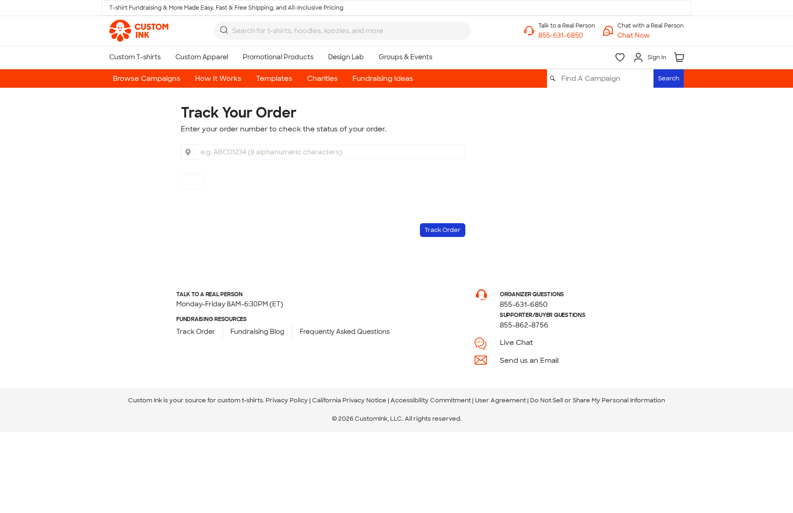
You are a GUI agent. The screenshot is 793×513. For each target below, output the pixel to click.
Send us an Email (529, 360)
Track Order (195, 331)
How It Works (218, 78)
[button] (650, 35)
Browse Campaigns (146, 78)
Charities (322, 78)
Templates (274, 78)
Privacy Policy (287, 400)
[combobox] (342, 31)
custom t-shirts (240, 400)
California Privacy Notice (349, 400)
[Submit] (224, 30)
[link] (138, 31)
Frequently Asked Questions (345, 331)
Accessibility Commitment (431, 400)
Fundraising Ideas (382, 78)
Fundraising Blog (257, 331)
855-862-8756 (524, 325)
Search (668, 78)
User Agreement (500, 400)
